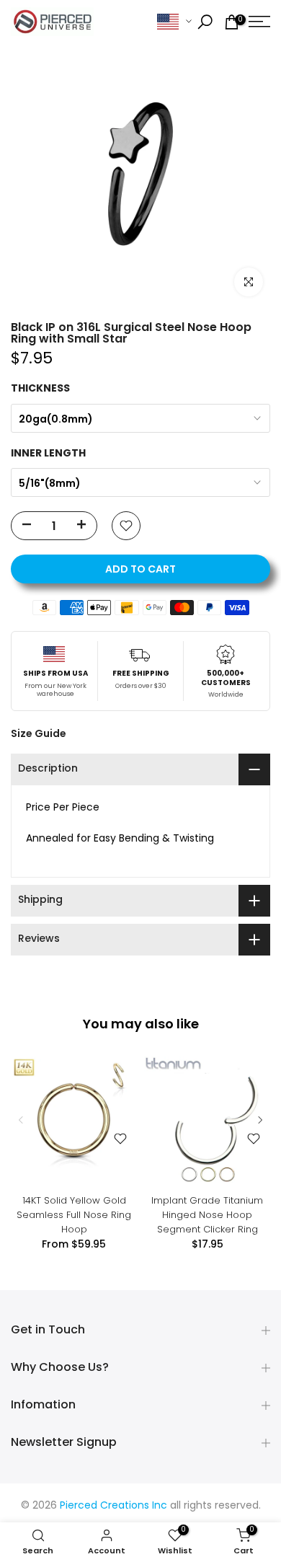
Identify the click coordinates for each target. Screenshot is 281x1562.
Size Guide (38, 733)
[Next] (259, 1120)
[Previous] (21, 1120)
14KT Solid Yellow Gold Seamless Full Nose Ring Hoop (74, 1214)
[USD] (174, 22)
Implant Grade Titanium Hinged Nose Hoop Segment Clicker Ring (207, 1214)
